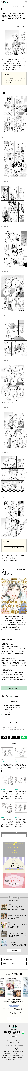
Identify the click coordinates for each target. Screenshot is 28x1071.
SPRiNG (11, 1055)
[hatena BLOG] (17, 737)
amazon (3, 632)
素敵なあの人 (14, 1053)
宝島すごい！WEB (6, 1059)
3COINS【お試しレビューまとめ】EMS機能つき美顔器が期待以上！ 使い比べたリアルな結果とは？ (17, 935)
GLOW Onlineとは (5, 1040)
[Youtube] (5, 1032)
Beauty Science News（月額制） (11, 677)
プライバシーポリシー (20, 1040)
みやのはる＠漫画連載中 (15, 653)
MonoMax (4, 1057)
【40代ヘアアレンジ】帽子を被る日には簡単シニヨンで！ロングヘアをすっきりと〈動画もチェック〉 (17, 926)
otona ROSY (5, 1055)
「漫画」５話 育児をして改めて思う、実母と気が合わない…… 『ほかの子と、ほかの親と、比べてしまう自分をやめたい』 (20, 823)
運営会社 (12, 1040)
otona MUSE (16, 1055)
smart (9, 1057)
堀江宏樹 (23, 665)
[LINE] (24, 737)
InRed (12, 1051)
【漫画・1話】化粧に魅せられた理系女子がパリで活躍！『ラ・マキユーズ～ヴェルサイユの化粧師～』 (14, 80)
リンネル (20, 1053)
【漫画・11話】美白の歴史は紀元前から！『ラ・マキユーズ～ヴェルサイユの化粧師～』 (14, 547)
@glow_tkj (11, 713)
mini (9, 1053)
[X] (11, 737)
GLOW (22, 1055)
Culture (3, 762)
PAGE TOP (13, 1036)
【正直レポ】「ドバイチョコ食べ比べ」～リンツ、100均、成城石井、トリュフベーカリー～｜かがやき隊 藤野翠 (17, 908)
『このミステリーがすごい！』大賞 (18, 1059)
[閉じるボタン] (0, 1069)
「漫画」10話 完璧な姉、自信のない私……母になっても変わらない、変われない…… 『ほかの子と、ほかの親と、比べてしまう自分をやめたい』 (7, 768)
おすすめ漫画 (7, 770)
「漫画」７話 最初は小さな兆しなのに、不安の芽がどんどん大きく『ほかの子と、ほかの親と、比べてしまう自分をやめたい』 (20, 795)
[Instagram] (14, 1032)
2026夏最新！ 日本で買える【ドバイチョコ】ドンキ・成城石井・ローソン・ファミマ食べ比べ (17, 917)
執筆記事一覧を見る (15, 701)
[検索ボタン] (24, 835)
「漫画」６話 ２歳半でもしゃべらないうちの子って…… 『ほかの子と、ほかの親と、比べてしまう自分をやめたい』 (7, 823)
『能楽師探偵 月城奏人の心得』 (11, 646)
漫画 (2, 9)
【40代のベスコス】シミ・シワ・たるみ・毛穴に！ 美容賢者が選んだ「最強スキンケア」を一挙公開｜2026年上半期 (17, 944)
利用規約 (19, 1042)
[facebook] (4, 737)
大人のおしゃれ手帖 (19, 1051)
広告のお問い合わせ (11, 1042)
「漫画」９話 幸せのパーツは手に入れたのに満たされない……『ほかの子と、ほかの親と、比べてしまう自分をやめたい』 (20, 767)
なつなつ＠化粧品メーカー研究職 (15, 679)
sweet (5, 1053)
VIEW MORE (14, 950)
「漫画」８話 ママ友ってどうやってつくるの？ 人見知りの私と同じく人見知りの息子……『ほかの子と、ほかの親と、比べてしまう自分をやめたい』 (7, 796)
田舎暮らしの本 (21, 1057)
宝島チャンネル (6, 1051)
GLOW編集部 (24, 26)
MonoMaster (14, 1057)
